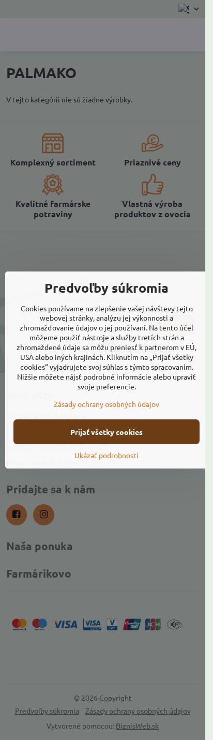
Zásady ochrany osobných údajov (106, 404)
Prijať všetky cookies (106, 431)
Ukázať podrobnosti (106, 455)
